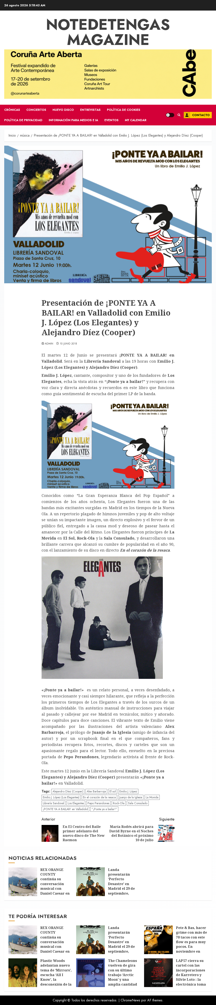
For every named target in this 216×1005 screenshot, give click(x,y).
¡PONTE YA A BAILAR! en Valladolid (65, 809)
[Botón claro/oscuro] (170, 115)
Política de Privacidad (23, 120)
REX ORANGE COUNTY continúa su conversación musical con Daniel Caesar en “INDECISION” (55, 883)
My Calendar (135, 120)
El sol (112, 791)
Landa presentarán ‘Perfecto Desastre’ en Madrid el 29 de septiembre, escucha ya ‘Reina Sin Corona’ (123, 886)
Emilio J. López (128, 791)
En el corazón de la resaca (99, 797)
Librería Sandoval (53, 803)
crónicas (12, 110)
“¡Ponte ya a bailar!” (104, 809)
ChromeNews (130, 1000)
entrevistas (90, 110)
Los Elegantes (76, 803)
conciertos (36, 110)
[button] (179, 115)
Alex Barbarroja (96, 791)
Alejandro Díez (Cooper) (68, 791)
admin (49, 344)
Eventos (111, 120)
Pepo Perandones (98, 803)
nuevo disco (63, 110)
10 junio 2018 (68, 344)
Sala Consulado (137, 803)
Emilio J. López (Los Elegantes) (61, 797)
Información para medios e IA (73, 120)
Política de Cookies (123, 110)
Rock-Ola (118, 803)
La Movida (152, 797)
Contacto (201, 115)
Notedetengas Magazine (108, 32)
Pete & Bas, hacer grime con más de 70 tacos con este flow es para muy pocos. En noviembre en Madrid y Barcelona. (191, 944)
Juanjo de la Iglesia (130, 797)
